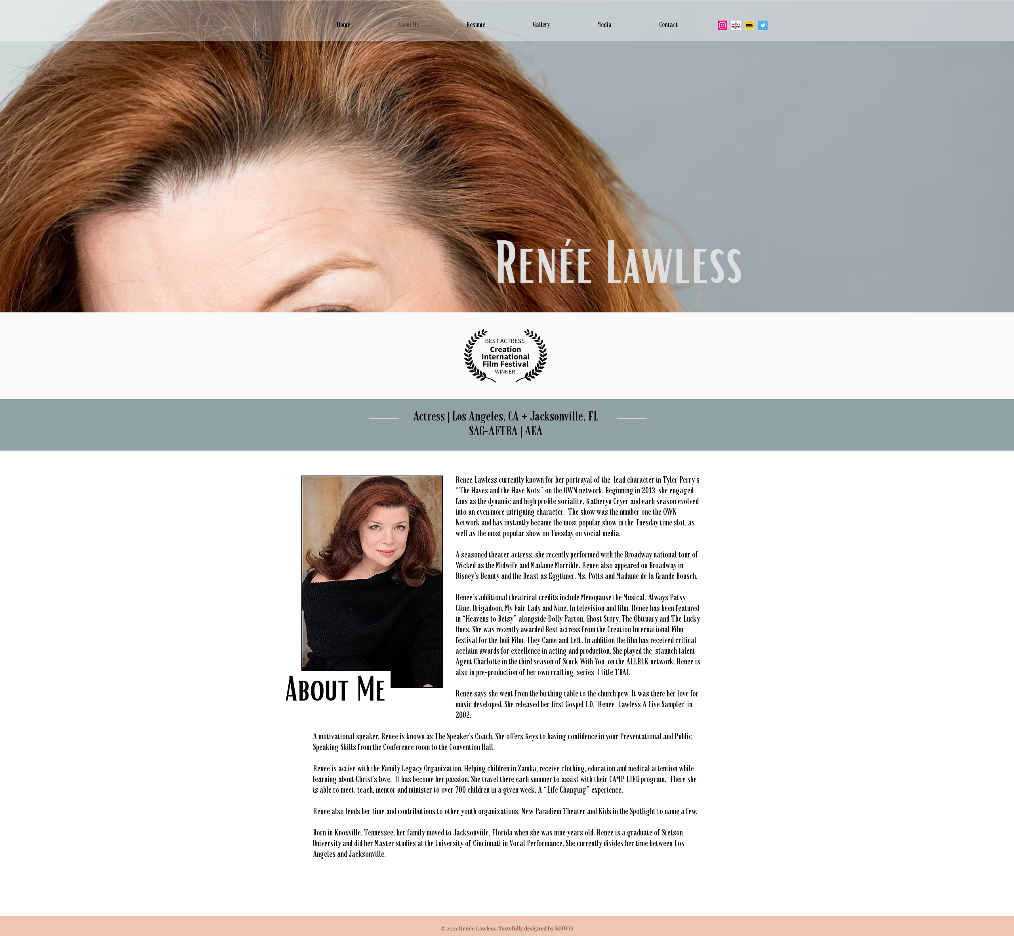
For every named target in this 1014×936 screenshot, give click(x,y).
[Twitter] (763, 25)
